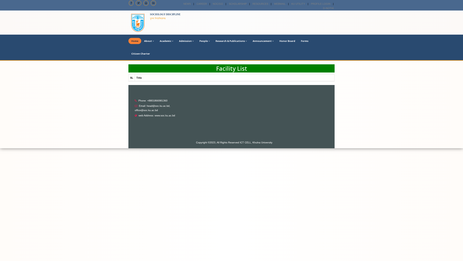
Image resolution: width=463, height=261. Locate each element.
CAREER (202, 3)
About (148, 41)
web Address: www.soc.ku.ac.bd (157, 115)
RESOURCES (260, 3)
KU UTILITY (298, 3)
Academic (165, 41)
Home (134, 41)
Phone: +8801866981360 (152, 100)
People (203, 41)
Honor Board (287, 41)
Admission (185, 41)
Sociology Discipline (165, 14)
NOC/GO (218, 3)
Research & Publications (230, 41)
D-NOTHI (328, 8)
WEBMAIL (280, 3)
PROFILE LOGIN (320, 3)
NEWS (187, 3)
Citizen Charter (140, 53)
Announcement (262, 41)
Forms (304, 41)
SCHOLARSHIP (238, 3)
